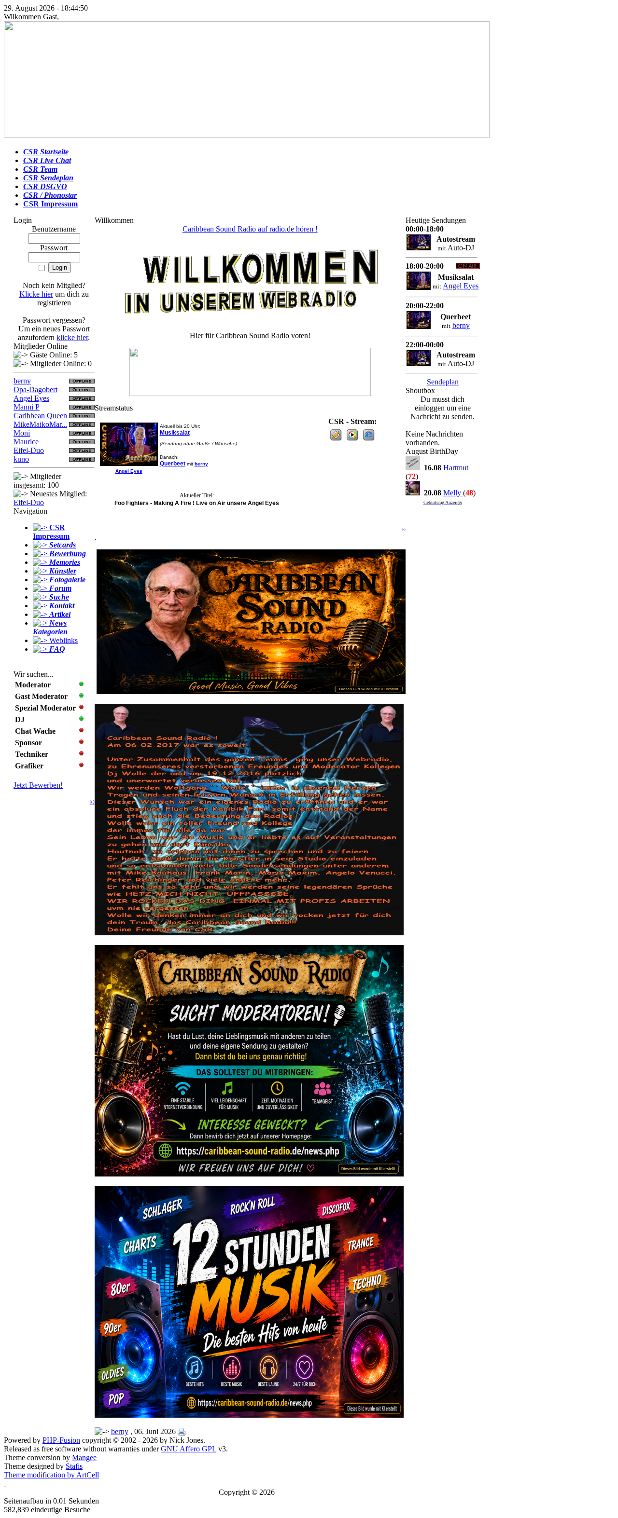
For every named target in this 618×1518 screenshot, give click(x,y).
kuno (21, 459)
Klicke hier (36, 294)
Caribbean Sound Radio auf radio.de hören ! (250, 229)
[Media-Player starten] (352, 438)
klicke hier (72, 337)
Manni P (27, 407)
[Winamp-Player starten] (336, 438)
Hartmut (455, 468)
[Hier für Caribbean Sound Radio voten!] (250, 372)
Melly (453, 493)
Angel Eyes (31, 398)
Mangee (84, 1457)
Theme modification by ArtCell (51, 1475)
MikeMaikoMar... (40, 424)
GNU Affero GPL (188, 1449)
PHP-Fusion (61, 1440)
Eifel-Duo (29, 450)
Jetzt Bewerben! (38, 785)
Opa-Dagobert (35, 389)
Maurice (26, 442)
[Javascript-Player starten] (369, 438)
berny (22, 381)
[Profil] (129, 464)
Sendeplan (443, 382)
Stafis (74, 1466)
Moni (22, 433)
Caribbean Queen (40, 415)
